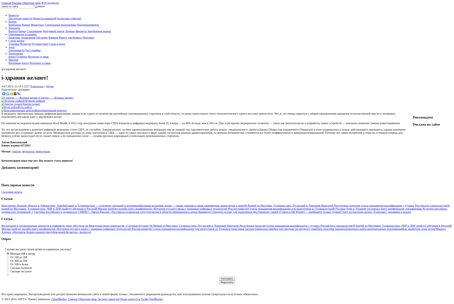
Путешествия (40, 43)
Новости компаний (44, 18)
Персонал (88, 37)
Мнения (13, 59)
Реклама (17, 2)
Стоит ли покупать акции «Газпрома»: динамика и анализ (375, 211)
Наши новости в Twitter (134, 299)
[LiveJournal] (19, 93)
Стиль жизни (16, 40)
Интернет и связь (38, 56)
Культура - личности (78, 232)
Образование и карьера (23, 34)
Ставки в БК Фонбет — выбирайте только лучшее (310, 211)
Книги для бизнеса (70, 37)
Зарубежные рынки (99, 31)
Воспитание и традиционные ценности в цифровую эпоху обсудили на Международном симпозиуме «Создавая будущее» (75, 225)
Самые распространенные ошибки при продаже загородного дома (276, 228)
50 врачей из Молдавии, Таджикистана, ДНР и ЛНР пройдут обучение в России (401, 225)
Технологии (16, 53)
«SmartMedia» (59, 299)
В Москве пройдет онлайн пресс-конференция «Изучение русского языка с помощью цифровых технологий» (161, 208)
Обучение (42, 37)
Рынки (26, 24)
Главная (6, 2)
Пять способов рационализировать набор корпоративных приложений (359, 228)
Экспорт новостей (108, 299)
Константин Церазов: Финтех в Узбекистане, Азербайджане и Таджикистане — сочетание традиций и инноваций (70, 205)
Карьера (53, 37)
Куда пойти (25, 107)
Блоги (25, 63)
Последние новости (20, 18)
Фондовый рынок (54, 31)
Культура (25, 43)
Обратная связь (31, 2)
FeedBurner (156, 299)
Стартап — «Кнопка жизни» (56, 97)
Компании (15, 24)
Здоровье (14, 43)
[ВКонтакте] (4, 93)
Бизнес (13, 21)
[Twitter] (8, 93)
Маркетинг (37, 24)
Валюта (13, 31)
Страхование (34, 31)
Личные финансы (76, 31)
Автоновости (17, 50)
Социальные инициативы (60, 24)
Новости (14, 15)
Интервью (15, 63)
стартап (16, 151)
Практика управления (22, 37)
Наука (12, 56)
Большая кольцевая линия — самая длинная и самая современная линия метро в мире (192, 205)
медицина (28, 151)
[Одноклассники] (11, 93)
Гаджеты (21, 56)
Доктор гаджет (31, 104)
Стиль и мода (57, 43)
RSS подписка (50, 2)
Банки (22, 31)
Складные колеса (11, 191)
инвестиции (43, 151)
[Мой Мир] (15, 93)
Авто (12, 47)
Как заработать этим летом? (419, 228)
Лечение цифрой (35, 100)
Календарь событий (69, 18)
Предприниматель (88, 24)
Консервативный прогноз (51, 110)
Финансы (14, 28)
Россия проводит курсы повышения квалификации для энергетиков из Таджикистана (280, 208)
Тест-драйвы (33, 50)
